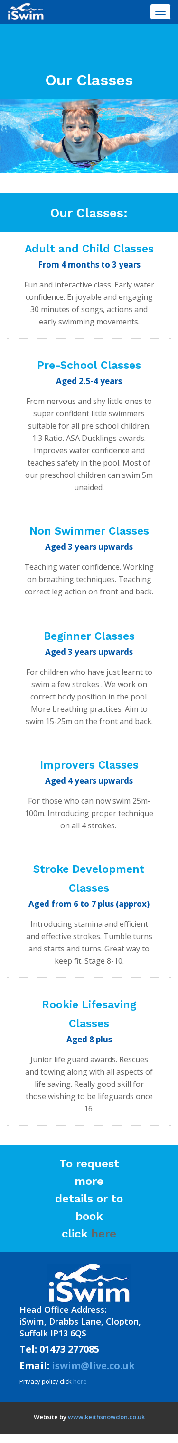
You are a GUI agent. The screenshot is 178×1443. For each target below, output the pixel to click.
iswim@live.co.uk (93, 1365)
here (103, 1233)
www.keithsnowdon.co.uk (106, 1417)
